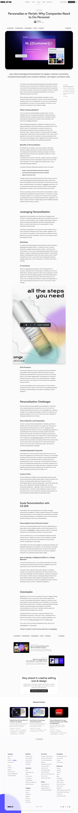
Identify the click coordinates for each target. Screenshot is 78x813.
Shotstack (28, 794)
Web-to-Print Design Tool (47, 774)
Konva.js (28, 798)
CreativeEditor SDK (62, 756)
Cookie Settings (12, 775)
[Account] (76, 2)
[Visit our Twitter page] (65, 806)
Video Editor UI (45, 786)
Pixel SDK (28, 802)
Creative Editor (14, 731)
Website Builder (30, 784)
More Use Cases (61, 784)
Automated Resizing (46, 790)
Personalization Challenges (68, 91)
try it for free (33, 625)
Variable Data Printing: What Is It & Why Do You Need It (19, 721)
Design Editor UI (45, 784)
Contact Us (11, 762)
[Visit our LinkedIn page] (63, 806)
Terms (9, 765)
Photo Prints (44, 776)
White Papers (60, 782)
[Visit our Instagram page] (61, 806)
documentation (24, 625)
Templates (59, 778)
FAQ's (58, 774)
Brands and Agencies (31, 782)
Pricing (43, 2)
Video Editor (29, 760)
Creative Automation (34, 619)
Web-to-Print (49, 619)
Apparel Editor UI (45, 788)
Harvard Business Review (37, 437)
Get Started (71, 2)
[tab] (38, 4)
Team (9, 758)
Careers (10, 760)
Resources (49, 2)
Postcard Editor (45, 766)
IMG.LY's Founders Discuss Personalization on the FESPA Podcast (36, 660)
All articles (40, 739)
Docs (33, 2)
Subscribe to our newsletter (39, 690)
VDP (18, 729)
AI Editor (28, 764)
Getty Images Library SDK (63, 790)
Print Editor (28, 762)
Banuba (27, 796)
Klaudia (39, 21)
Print (36, 28)
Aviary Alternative (61, 796)
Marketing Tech (30, 772)
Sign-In (59, 772)
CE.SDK (44, 617)
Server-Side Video (45, 778)
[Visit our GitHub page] (67, 806)
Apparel (43, 762)
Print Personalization (46, 760)
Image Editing (54, 734)
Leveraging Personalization (68, 90)
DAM (27, 774)
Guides (58, 760)
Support (59, 770)
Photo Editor (29, 758)
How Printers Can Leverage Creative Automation (37, 721)
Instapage (45, 184)
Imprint (9, 769)
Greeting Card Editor (46, 764)
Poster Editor (44, 768)
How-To (13, 729)
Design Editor (29, 28)
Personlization (20, 28)
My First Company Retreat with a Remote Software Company (40, 646)
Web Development (55, 732)
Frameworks (60, 762)
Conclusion (65, 96)
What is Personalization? (68, 86)
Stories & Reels (45, 772)
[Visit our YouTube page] (69, 806)
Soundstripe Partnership (63, 792)
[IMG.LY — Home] (5, 2)
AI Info (9, 767)
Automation (11, 28)
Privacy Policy (11, 771)
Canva (27, 792)
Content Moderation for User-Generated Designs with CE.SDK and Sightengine (59, 722)
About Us (10, 756)
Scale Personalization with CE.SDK (68, 94)
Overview (28, 790)
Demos (38, 2)
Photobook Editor (45, 770)
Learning (42, 28)
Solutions (27, 2)
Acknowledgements (13, 773)
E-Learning (28, 778)
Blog (10, 2)
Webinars (59, 788)
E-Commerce (29, 776)
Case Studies (60, 780)
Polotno (28, 800)
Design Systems (14, 733)
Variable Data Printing (46, 756)
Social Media (29, 780)
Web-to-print (14, 732)
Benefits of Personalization (68, 88)
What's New (60, 786)
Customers (59, 794)
